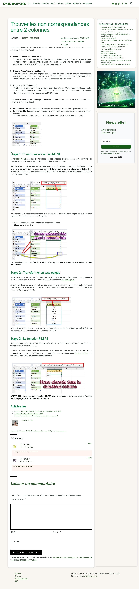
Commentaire (18, 499)
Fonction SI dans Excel (108, 38)
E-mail (57, 532)
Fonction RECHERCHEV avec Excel (113, 47)
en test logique (68, 280)
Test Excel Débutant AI (108, 53)
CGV (16, 581)
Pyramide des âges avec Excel (111, 49)
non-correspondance (59, 431)
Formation (36, 3)
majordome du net (90, 576)
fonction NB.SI (19, 159)
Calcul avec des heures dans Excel (112, 58)
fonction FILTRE (81, 353)
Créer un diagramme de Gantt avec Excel (114, 45)
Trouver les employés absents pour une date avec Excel (36, 416)
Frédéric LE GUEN (27, 420)
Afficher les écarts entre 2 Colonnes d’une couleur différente (37, 411)
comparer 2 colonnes (17, 431)
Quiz (29, 3)
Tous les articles (57, 3)
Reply (90, 443)
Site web (15, 541)
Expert (25, 38)
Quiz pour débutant (107, 51)
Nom (13, 532)
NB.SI (49, 431)
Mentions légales (21, 578)
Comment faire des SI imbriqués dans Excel (115, 64)
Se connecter (87, 3)
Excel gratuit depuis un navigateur (112, 32)
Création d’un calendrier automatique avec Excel (117, 30)
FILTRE (27, 431)
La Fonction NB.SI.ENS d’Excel (111, 56)
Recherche (34, 38)
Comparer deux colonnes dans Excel (28, 414)
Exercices (45, 3)
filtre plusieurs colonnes (39, 431)
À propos (18, 573)
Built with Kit (116, 157)
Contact (18, 576)
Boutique (68, 3)
